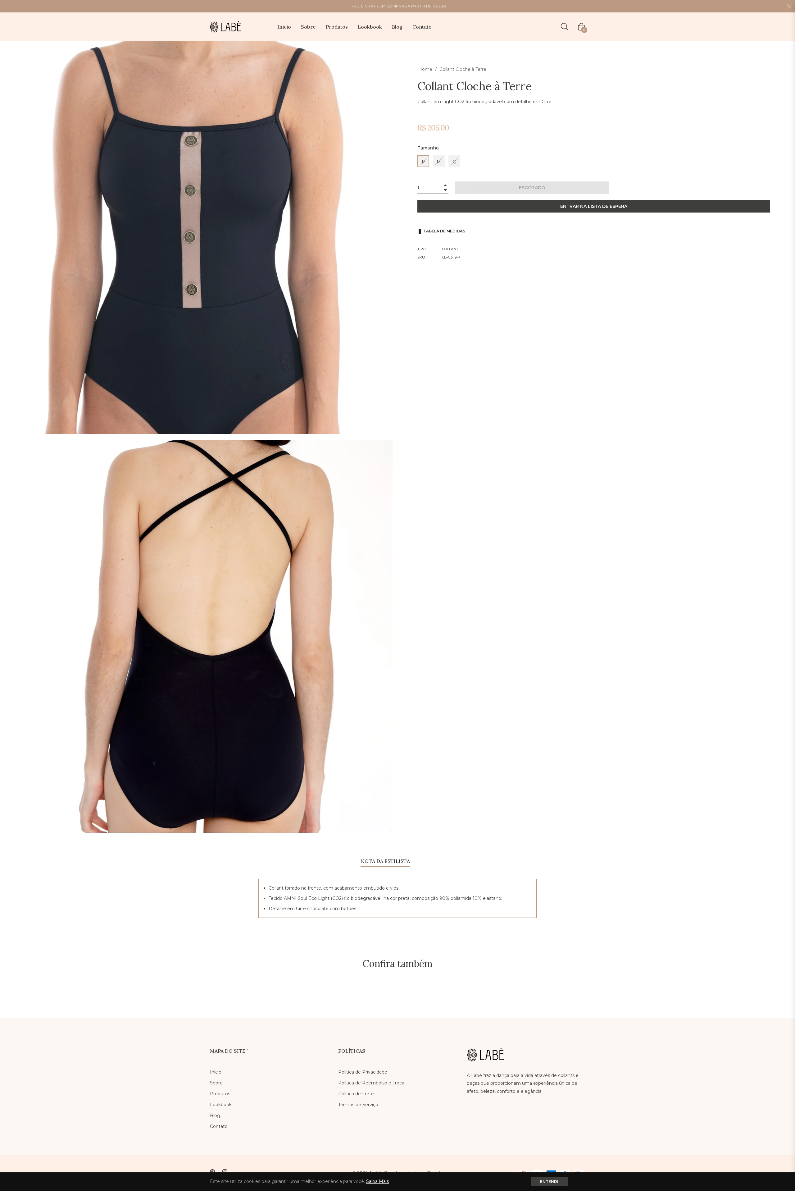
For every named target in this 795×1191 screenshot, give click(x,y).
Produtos (220, 1094)
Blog (215, 1115)
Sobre (216, 1083)
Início (215, 1072)
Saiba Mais (377, 1181)
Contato (219, 1126)
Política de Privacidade (362, 1072)
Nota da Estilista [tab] (385, 861)
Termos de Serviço (358, 1104)
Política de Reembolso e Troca (371, 1083)
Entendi (549, 1181)
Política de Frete (356, 1094)
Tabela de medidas (443, 231)
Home (425, 69)
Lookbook (221, 1104)
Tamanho (428, 148)
